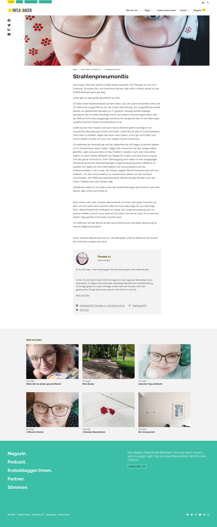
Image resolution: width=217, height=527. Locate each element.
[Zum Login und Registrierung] (203, 2)
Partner (19, 2)
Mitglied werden (31, 2)
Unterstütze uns (45, 2)
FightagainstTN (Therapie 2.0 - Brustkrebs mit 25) (102, 305)
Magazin (199, 10)
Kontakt (11, 514)
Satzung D (51, 514)
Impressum (64, 514)
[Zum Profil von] (85, 258)
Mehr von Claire (83, 295)
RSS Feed (84, 310)
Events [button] (183, 10)
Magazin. (17, 453)
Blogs (147, 10)
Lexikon (11, 2)
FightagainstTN (139, 305)
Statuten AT (38, 514)
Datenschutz (24, 514)
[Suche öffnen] (207, 2)
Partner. (16, 478)
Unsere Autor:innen (166, 10)
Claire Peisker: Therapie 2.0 (91, 69)
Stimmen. (18, 487)
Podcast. (17, 461)
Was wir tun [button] (132, 10)
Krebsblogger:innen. (30, 470)
